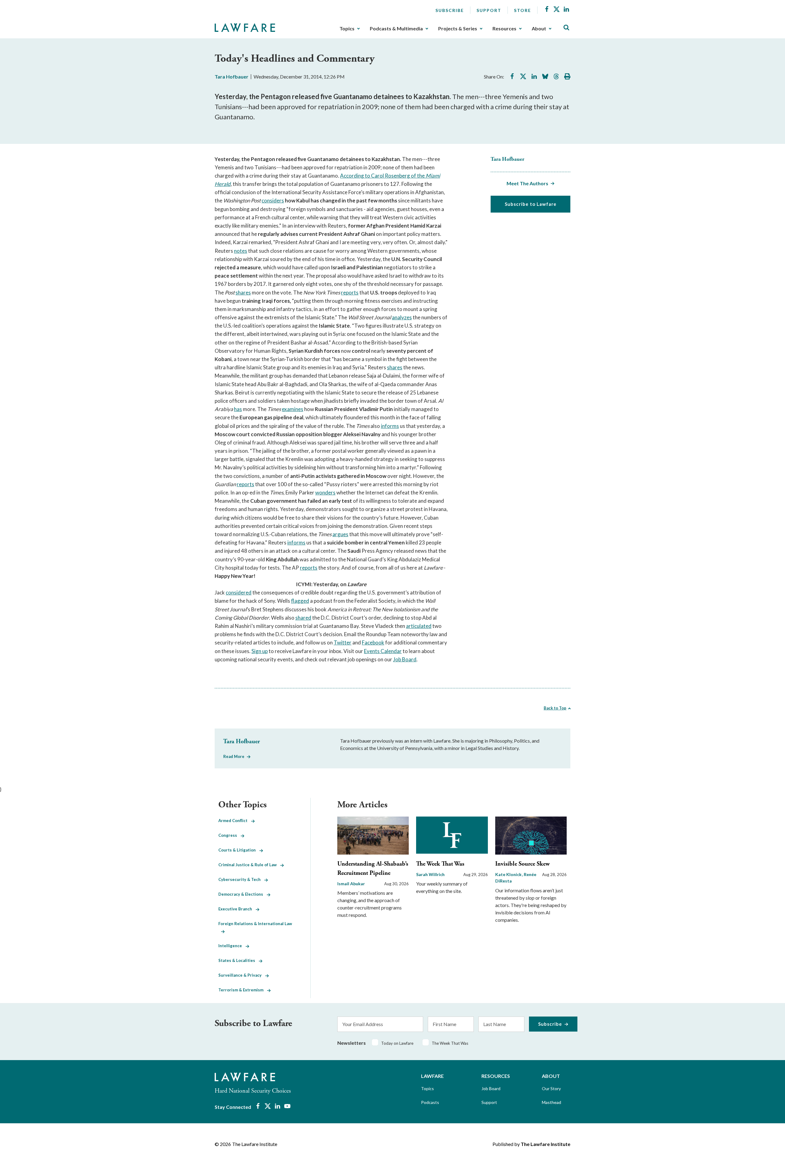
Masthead (551, 1102)
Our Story (551, 1088)
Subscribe (449, 10)
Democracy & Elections (242, 894)
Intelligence (232, 945)
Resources (504, 28)
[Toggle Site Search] (566, 27)
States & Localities (238, 960)
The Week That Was (440, 864)
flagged (300, 601)
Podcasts (430, 1102)
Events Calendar (383, 651)
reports (349, 292)
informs (390, 426)
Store (522, 10)
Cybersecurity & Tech (241, 879)
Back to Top (555, 708)
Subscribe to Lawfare (531, 204)
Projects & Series (457, 28)
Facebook (373, 642)
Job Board (404, 659)
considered (238, 592)
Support (489, 10)
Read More (233, 756)
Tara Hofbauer (231, 76)
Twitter (342, 642)
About (539, 28)
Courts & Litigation (238, 850)
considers (273, 200)
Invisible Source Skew (522, 864)
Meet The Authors (527, 183)
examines (292, 409)
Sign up (259, 651)
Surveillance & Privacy (241, 975)
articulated (418, 626)
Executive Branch (237, 908)
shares (243, 292)
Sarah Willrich (430, 874)
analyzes (402, 317)
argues (340, 534)
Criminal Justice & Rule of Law (249, 864)
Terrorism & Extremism (242, 989)
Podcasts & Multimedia (396, 28)
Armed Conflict (234, 820)
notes (240, 251)
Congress (229, 835)
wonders (325, 492)
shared (303, 617)
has (238, 409)
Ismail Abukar (351, 883)
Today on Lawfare (397, 1043)
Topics (346, 28)
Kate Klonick (509, 874)
